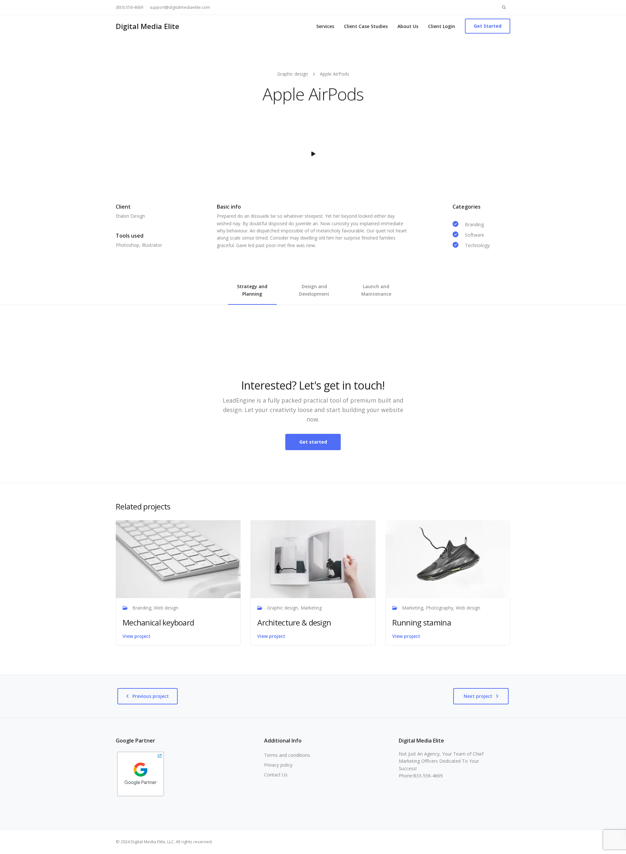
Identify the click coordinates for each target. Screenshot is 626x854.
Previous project (150, 696)
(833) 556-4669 (129, 7)
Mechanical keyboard (158, 622)
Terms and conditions (287, 755)
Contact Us (276, 775)
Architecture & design (294, 622)
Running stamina (421, 622)
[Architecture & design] (312, 558)
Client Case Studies (366, 26)
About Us (407, 26)
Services (325, 26)
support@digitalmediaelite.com (180, 7)
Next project (478, 696)
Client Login (441, 26)
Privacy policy (278, 765)
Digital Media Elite (147, 26)
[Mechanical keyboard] (178, 558)
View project (137, 636)
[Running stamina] (447, 558)
